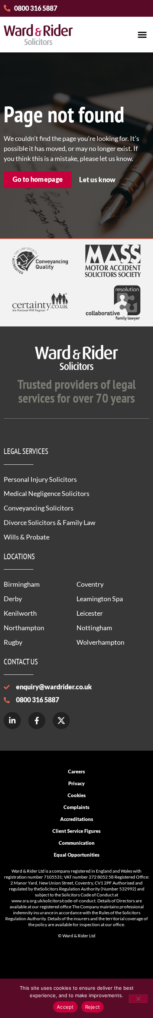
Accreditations (76, 819)
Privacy (76, 783)
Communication (77, 843)
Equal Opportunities (77, 855)
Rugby (13, 642)
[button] (142, 34)
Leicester (89, 613)
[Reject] (138, 999)
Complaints (76, 807)
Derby (13, 599)
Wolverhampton (100, 642)
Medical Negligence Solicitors (46, 493)
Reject (92, 1007)
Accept (65, 1007)
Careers (76, 771)
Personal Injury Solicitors (40, 479)
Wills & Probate (26, 537)
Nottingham (94, 628)
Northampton (24, 628)
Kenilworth (20, 613)
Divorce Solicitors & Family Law (49, 522)
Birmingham (22, 584)
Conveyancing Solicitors (39, 508)
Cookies (77, 795)
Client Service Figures (76, 831)
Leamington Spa (99, 599)
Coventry (90, 584)
